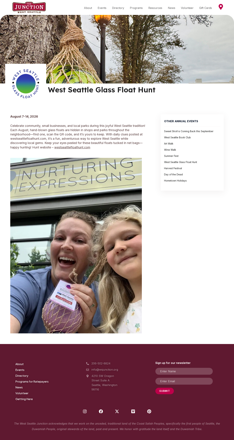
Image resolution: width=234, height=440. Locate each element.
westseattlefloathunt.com (72, 147)
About (88, 8)
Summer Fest (171, 155)
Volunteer (187, 8)
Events (102, 8)
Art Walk (168, 143)
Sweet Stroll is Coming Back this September (188, 131)
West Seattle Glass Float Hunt (180, 162)
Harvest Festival (173, 168)
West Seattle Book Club (177, 137)
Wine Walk (170, 149)
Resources (155, 8)
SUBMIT (164, 390)
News (171, 8)
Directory (118, 8)
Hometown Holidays (175, 180)
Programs (136, 8)
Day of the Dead (173, 174)
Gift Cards (205, 8)
